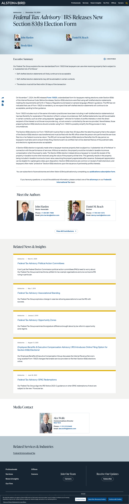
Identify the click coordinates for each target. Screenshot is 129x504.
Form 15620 (52, 98)
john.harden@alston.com (49, 215)
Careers (121, 3)
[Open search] (127, 3)
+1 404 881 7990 (47, 213)
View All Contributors (65, 231)
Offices (113, 3)
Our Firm (106, 3)
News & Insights (96, 3)
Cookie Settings (80, 499)
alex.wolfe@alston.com (67, 429)
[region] (64, 499)
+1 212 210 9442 (65, 426)
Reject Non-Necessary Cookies (97, 499)
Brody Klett (26, 45)
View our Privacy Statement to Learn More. (14, 502)
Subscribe (107, 479)
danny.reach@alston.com (100, 215)
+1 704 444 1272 (98, 213)
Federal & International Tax (24, 453)
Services (85, 3)
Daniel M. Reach (80, 37)
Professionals (76, 3)
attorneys (94, 180)
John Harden (27, 37)
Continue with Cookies (115, 499)
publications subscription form (102, 172)
